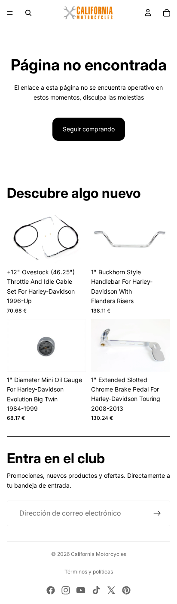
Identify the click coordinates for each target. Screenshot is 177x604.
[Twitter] (111, 590)
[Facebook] (51, 590)
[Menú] (10, 13)
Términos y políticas (88, 571)
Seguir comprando (89, 129)
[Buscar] (28, 12)
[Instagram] (66, 590)
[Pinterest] (126, 590)
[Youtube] (81, 590)
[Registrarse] (157, 513)
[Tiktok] (96, 590)
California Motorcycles (98, 554)
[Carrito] (166, 12)
